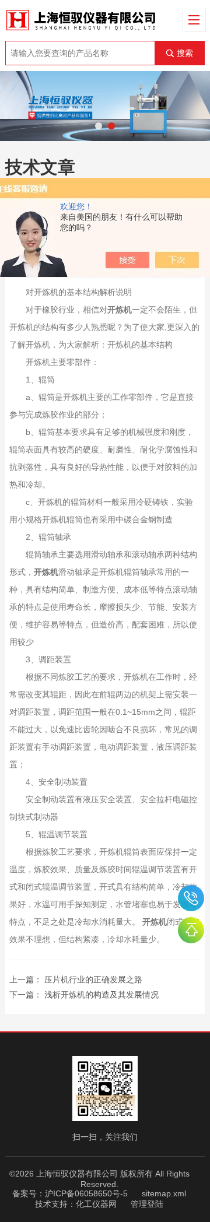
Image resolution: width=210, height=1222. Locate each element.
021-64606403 (191, 898)
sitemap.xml (164, 1193)
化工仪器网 (96, 1204)
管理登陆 (147, 1204)
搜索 (185, 53)
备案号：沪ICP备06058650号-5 (70, 1193)
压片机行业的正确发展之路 (93, 979)
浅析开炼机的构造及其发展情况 (101, 994)
